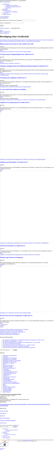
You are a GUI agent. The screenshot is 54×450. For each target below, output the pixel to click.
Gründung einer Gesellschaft (9, 377)
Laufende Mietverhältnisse (9, 379)
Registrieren (5, 18)
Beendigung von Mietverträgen (10, 361)
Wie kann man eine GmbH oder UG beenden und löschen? (16, 346)
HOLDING (8, 8)
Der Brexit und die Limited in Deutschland (9, 334)
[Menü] (7, 439)
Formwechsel (39, 40)
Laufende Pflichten (7, 380)
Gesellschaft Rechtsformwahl (10, 41)
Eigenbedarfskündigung (8, 365)
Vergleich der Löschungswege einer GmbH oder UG (15, 102)
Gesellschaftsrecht (21, 41)
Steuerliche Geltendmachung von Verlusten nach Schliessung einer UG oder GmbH (21, 342)
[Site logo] (2, 1)
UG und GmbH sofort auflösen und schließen (13, 89)
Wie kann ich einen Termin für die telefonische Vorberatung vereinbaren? (19, 347)
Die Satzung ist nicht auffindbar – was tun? (12, 341)
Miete (4, 384)
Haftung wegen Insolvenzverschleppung (11, 257)
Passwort (5, 23)
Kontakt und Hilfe (4, 411)
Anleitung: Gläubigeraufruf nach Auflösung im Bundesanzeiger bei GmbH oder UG (24, 66)
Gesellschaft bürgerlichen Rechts (10, 371)
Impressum (2, 415)
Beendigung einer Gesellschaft (7, 40)
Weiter (1, 50)
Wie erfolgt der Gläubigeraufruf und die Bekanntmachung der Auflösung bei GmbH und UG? (24, 340)
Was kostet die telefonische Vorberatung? (12, 343)
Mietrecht (5, 385)
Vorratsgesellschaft (7, 390)
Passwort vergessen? (4, 28)
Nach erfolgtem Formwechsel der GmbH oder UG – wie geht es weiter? (19, 345)
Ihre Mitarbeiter (6, 378)
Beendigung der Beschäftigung (10, 358)
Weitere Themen (6, 392)
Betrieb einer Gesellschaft (34, 73)
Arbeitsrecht (5, 356)
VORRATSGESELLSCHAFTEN (13, 6)
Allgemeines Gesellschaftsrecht (7, 73)
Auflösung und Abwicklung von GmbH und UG (14, 162)
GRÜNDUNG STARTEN (12, 5)
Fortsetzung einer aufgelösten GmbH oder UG (13, 77)
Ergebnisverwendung (7, 366)
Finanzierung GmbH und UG (9, 368)
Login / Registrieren (6, 437)
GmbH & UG (17, 63)
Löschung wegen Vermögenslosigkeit (22, 51)
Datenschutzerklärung (5, 418)
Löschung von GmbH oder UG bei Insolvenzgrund (11, 330)
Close (1, 327)
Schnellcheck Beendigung (11, 11)
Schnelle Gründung (7, 388)
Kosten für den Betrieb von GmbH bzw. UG (10, 333)
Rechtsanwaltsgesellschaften (9, 387)
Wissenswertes (3, 423)
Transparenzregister (7, 389)
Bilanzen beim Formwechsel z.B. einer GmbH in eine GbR (16, 44)
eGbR (33, 40)
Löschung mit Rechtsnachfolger (33, 41)
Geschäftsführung (44, 243)
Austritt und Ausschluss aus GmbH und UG (12, 245)
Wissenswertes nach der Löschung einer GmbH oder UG (16, 315)
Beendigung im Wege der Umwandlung (23, 40)
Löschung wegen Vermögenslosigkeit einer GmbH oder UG (17, 54)
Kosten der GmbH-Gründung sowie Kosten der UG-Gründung (14, 329)
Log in (2, 25)
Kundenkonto (3, 413)
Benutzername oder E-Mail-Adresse (11, 20)
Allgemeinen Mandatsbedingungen (8, 420)
